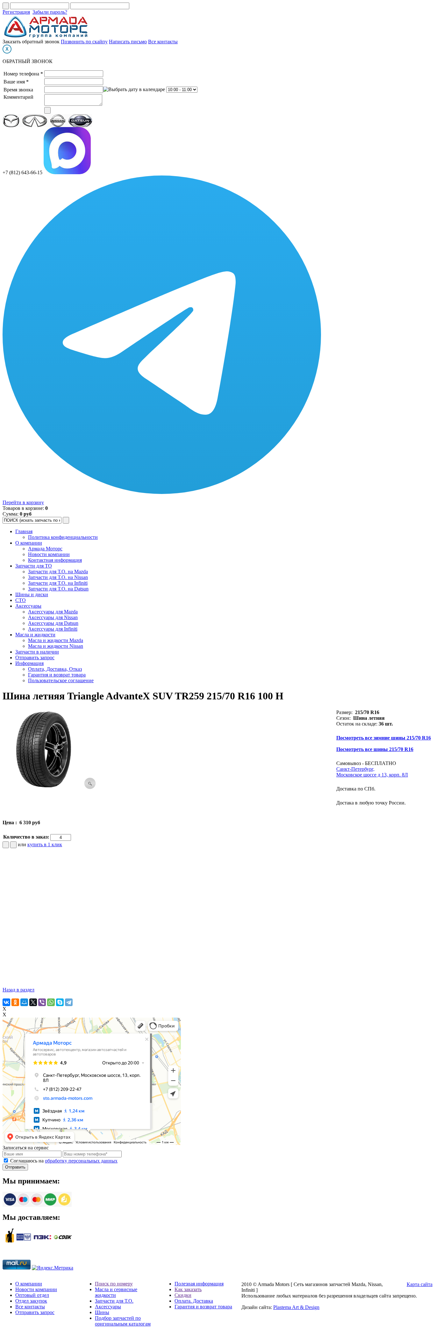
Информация (29, 663)
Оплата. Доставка (194, 1301)
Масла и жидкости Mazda (55, 640)
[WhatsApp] (51, 1002)
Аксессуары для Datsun (53, 623)
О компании (28, 543)
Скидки (183, 1295)
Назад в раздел (18, 989)
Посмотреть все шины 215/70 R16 (374, 749)
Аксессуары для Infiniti (52, 629)
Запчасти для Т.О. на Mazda (58, 571)
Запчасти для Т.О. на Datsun (58, 588)
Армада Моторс (45, 548)
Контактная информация (55, 560)
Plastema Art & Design (296, 1307)
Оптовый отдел (32, 1295)
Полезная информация (199, 1283)
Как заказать (188, 1289)
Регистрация (16, 12)
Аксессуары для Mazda (53, 611)
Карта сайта (419, 1284)
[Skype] (60, 1002)
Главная (23, 531)
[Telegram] (69, 1002)
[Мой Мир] (24, 1002)
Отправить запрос (34, 657)
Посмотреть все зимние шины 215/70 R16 (383, 737)
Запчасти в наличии (37, 651)
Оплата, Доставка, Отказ (55, 669)
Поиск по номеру (114, 1283)
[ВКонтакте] (6, 1002)
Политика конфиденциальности (63, 537)
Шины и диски (31, 594)
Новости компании (49, 554)
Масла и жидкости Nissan (55, 646)
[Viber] (42, 1002)
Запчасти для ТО (33, 565)
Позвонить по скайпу (84, 41)
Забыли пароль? (49, 12)
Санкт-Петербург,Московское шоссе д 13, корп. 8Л (372, 771)
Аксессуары (28, 606)
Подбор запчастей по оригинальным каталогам (123, 1320)
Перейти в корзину (23, 502)
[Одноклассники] (15, 1002)
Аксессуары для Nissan (53, 617)
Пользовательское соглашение (61, 680)
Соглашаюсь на (64, 1160)
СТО (20, 600)
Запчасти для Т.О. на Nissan (58, 577)
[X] (33, 1002)
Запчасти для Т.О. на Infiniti (58, 583)
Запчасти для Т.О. (114, 1301)
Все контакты (163, 41)
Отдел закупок (31, 1301)
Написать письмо (128, 41)
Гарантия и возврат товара (57, 674)
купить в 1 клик (44, 844)
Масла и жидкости (35, 634)
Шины (102, 1312)
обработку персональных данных (81, 1160)
